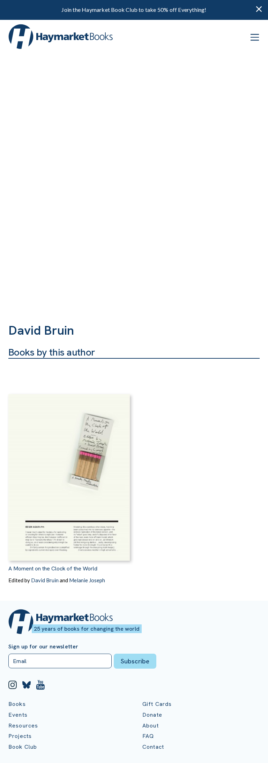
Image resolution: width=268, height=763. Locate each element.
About (150, 725)
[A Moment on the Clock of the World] (69, 460)
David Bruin (45, 580)
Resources (23, 725)
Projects (20, 736)
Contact (153, 746)
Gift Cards (157, 704)
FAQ (148, 736)
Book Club (22, 746)
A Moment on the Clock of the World (52, 568)
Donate (152, 714)
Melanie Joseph (87, 580)
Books (17, 704)
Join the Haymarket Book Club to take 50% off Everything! (133, 9)
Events (18, 714)
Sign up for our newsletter (43, 646)
